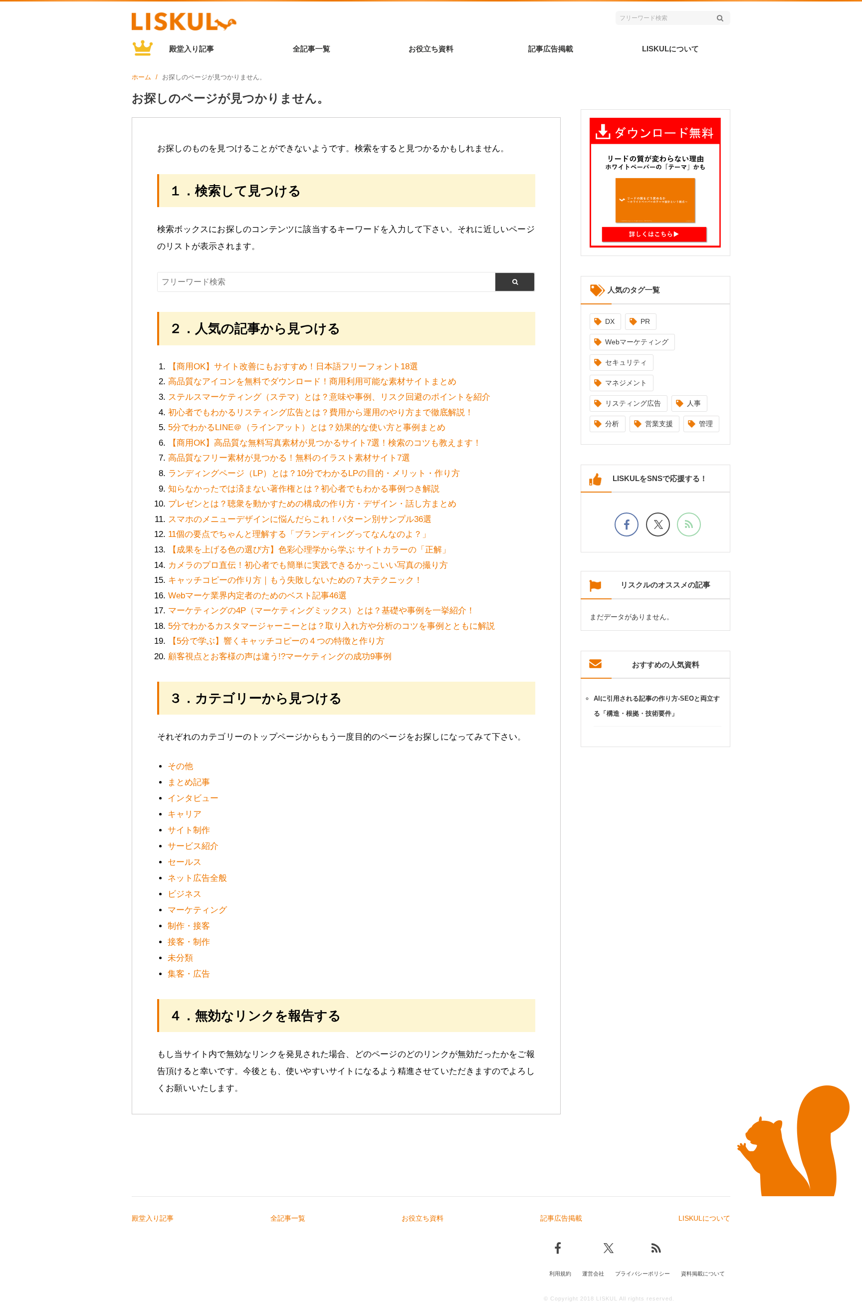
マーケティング (197, 910)
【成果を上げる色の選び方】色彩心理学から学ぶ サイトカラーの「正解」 (309, 549)
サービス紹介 (193, 846)
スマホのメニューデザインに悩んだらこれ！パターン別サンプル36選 (299, 519)
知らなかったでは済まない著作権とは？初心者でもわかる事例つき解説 (303, 489)
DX (610, 321)
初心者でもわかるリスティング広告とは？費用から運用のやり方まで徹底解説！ (320, 412)
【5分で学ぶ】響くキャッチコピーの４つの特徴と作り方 (276, 641)
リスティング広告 (633, 403)
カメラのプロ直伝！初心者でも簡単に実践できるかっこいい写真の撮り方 (308, 565)
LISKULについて (670, 48)
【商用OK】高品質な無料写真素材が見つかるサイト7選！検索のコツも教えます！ (324, 443)
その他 (180, 766)
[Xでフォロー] (658, 524)
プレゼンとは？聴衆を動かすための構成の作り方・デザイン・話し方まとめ (312, 504)
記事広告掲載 (550, 48)
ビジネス (185, 894)
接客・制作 (189, 942)
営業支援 (659, 424)
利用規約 (560, 1274)
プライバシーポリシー (642, 1274)
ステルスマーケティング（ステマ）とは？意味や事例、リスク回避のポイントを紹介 (329, 397)
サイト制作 (189, 830)
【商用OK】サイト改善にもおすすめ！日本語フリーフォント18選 (293, 366)
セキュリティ (626, 362)
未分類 (180, 958)
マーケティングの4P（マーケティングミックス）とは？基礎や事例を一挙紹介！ (321, 610)
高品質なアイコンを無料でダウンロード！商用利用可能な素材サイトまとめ (312, 381)
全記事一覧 (311, 48)
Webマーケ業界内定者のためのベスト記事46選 (257, 595)
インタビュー (193, 798)
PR (645, 321)
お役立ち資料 (431, 48)
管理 (706, 424)
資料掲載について (703, 1274)
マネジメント (626, 383)
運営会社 (593, 1274)
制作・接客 (189, 926)
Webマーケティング (636, 342)
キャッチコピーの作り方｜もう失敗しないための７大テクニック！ (295, 580)
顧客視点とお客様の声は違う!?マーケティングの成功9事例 (280, 656)
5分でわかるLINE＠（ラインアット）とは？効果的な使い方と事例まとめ (306, 427)
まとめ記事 (189, 782)
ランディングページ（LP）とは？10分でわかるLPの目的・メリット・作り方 (314, 473)
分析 (612, 424)
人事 (694, 403)
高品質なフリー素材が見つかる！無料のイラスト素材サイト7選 (289, 458)
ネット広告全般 (197, 878)
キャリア (185, 814)
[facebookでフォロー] (627, 524)
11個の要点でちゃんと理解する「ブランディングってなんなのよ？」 (299, 534)
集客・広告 (189, 974)
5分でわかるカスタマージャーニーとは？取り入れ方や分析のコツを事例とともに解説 (331, 626)
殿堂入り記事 (191, 48)
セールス (185, 862)
